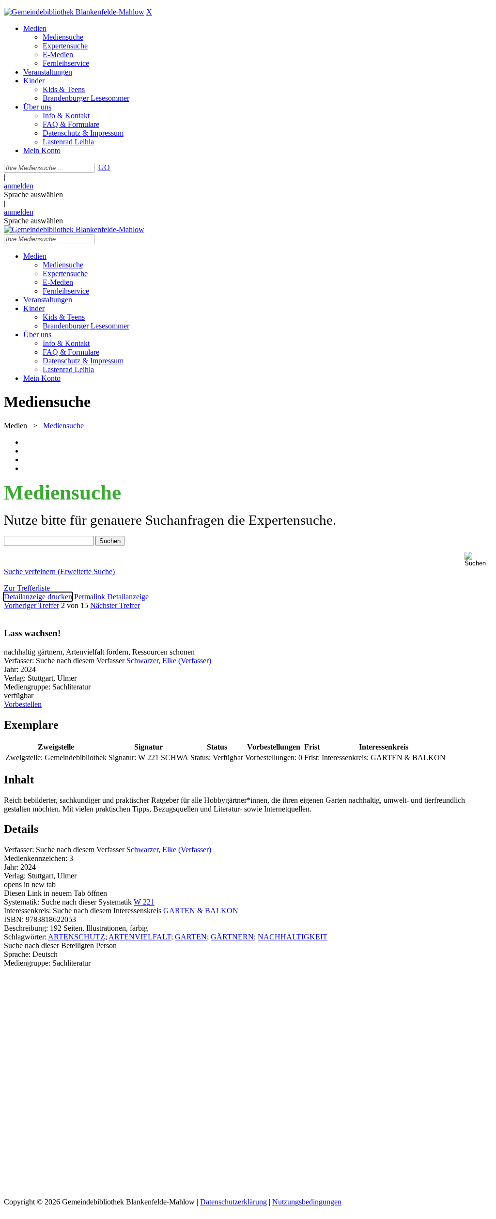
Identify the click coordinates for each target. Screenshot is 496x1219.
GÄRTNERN (232, 937)
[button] (478, 559)
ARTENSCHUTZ (76, 937)
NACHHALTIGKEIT (292, 937)
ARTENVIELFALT (139, 937)
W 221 (144, 902)
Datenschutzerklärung (233, 1202)
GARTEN (191, 937)
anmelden (18, 186)
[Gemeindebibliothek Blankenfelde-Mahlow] (74, 12)
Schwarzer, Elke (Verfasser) (168, 660)
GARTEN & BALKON (200, 910)
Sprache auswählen (33, 194)
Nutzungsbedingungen (306, 1202)
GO (104, 167)
